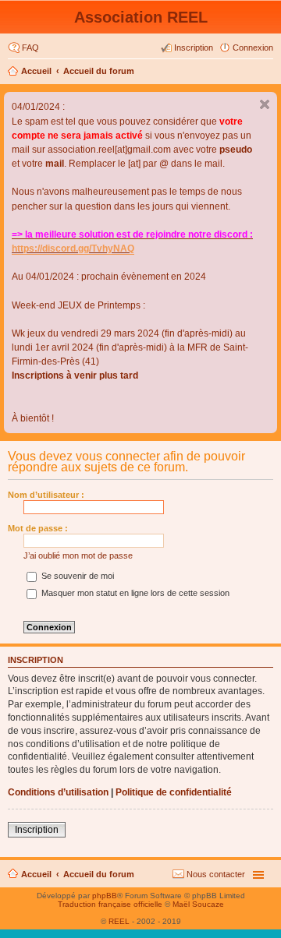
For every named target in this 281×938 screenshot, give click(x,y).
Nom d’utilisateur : (46, 494)
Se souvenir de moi (76, 575)
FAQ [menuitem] (30, 47)
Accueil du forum (98, 71)
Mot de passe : (38, 528)
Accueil (36, 71)
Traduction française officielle (110, 904)
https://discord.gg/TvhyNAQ (73, 248)
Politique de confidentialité (174, 792)
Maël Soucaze (198, 904)
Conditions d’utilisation (58, 792)
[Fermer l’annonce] (264, 104)
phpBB (104, 895)
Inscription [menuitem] (193, 47)
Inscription (37, 829)
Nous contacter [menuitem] (216, 874)
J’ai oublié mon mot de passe (78, 555)
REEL (119, 921)
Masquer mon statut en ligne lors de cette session (134, 593)
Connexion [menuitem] (253, 47)
